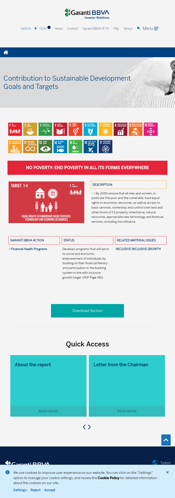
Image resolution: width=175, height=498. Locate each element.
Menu (148, 28)
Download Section (87, 311)
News (59, 28)
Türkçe (128, 28)
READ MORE (48, 411)
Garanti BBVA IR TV (96, 28)
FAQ (116, 28)
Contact (72, 28)
